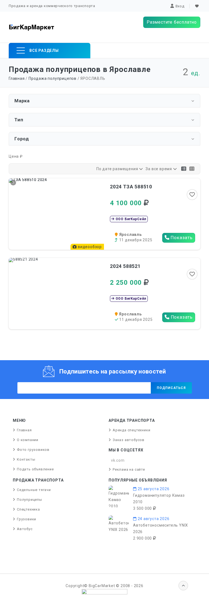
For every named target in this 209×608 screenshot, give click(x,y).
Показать (181, 237)
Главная (17, 78)
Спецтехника (28, 509)
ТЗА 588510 (131, 186)
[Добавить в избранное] (192, 194)
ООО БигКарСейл (130, 219)
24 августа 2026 (153, 519)
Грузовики (26, 519)
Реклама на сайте (129, 469)
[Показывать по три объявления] (183, 169)
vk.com (118, 460)
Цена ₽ (16, 156)
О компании (27, 440)
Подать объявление (35, 469)
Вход (180, 6)
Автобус (25, 529)
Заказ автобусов (129, 440)
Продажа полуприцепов (52, 78)
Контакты (26, 459)
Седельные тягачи (34, 490)
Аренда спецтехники (131, 430)
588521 (125, 266)
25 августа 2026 (153, 489)
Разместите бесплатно (172, 22)
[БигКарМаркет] (31, 27)
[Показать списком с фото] (192, 169)
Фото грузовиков (33, 450)
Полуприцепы (29, 500)
